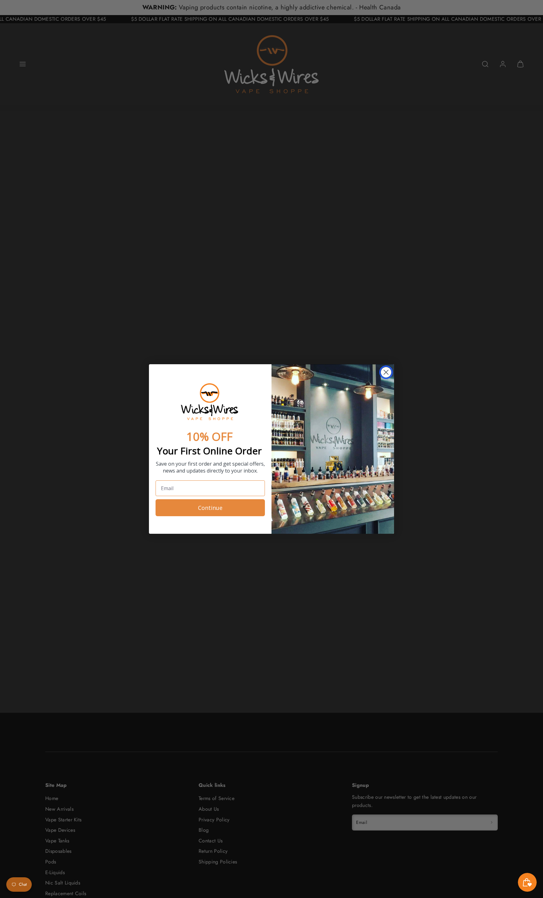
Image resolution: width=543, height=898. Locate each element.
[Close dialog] (386, 372)
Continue (210, 507)
